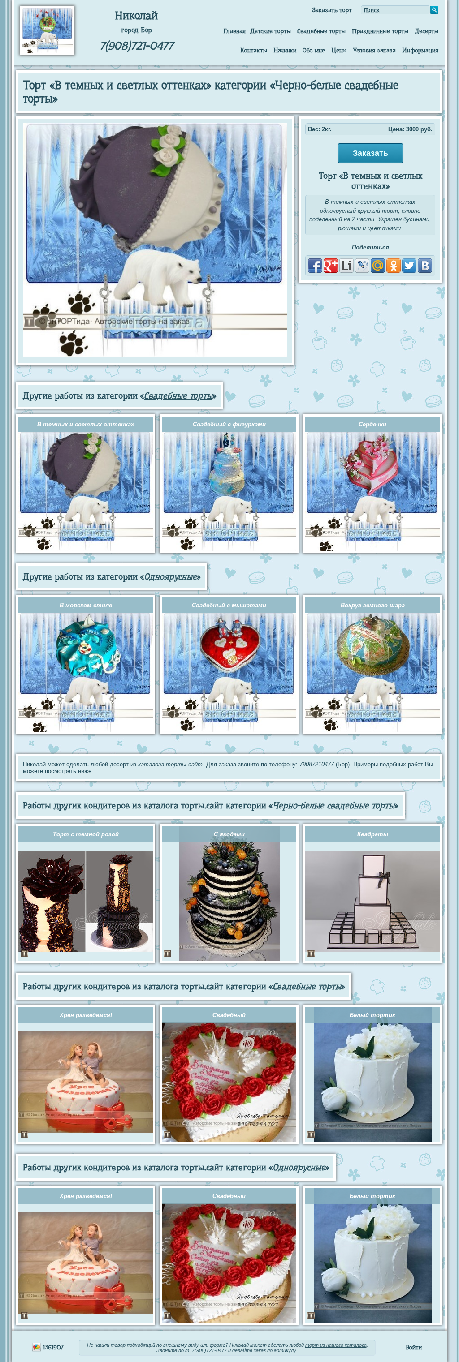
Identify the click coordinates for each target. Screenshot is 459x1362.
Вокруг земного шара (373, 605)
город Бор (136, 30)
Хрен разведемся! (86, 1015)
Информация (420, 50)
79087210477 (316, 764)
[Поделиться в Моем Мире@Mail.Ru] (378, 265)
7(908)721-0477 (136, 45)
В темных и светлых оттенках (85, 424)
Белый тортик (372, 1015)
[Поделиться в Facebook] (315, 265)
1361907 (52, 1347)
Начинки (284, 50)
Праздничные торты (380, 30)
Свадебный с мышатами (229, 605)
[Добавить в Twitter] (409, 265)
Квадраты (372, 834)
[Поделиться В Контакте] (425, 265)
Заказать (370, 153)
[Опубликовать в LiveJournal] (362, 265)
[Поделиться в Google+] (331, 265)
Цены (338, 50)
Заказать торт (332, 9)
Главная (234, 30)
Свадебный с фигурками (229, 424)
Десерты (426, 30)
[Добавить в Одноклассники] (393, 265)
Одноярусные (170, 576)
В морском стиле (86, 605)
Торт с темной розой (86, 834)
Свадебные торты (321, 30)
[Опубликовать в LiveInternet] (346, 265)
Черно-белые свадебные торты (333, 805)
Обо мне (314, 50)
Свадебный (229, 1015)
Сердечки (372, 424)
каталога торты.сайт (170, 764)
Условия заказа (374, 50)
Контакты (253, 50)
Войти (414, 1347)
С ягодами (229, 834)
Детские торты (270, 30)
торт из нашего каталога (336, 1345)
